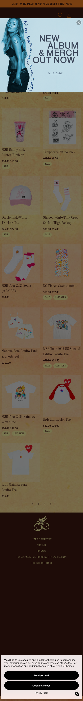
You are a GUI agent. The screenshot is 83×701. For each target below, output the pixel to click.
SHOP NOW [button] (55, 72)
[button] (78, 22)
